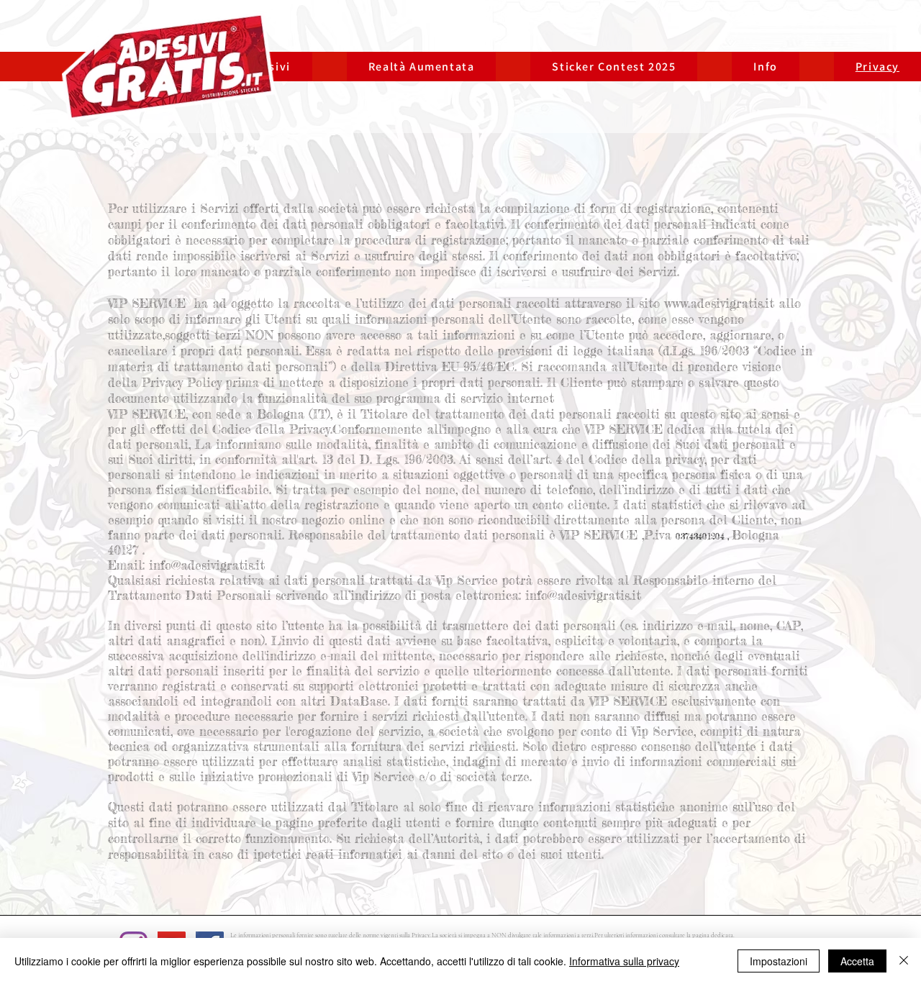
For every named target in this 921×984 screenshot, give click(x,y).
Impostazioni (778, 961)
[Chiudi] (903, 960)
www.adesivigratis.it (719, 303)
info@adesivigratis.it (207, 565)
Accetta (857, 961)
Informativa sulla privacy (624, 961)
